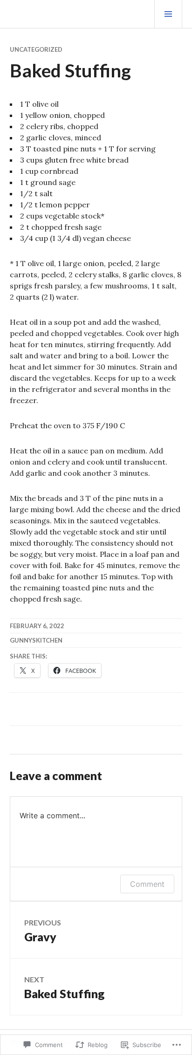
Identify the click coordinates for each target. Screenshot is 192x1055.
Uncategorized (36, 49)
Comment (147, 884)
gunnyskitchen (36, 640)
